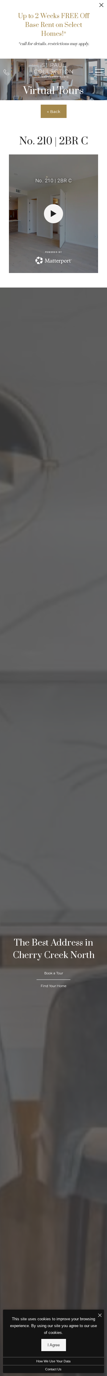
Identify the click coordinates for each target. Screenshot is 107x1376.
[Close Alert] (101, 6)
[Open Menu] (99, 72)
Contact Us (53, 1369)
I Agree (54, 1345)
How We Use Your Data (53, 1361)
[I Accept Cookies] (100, 1315)
